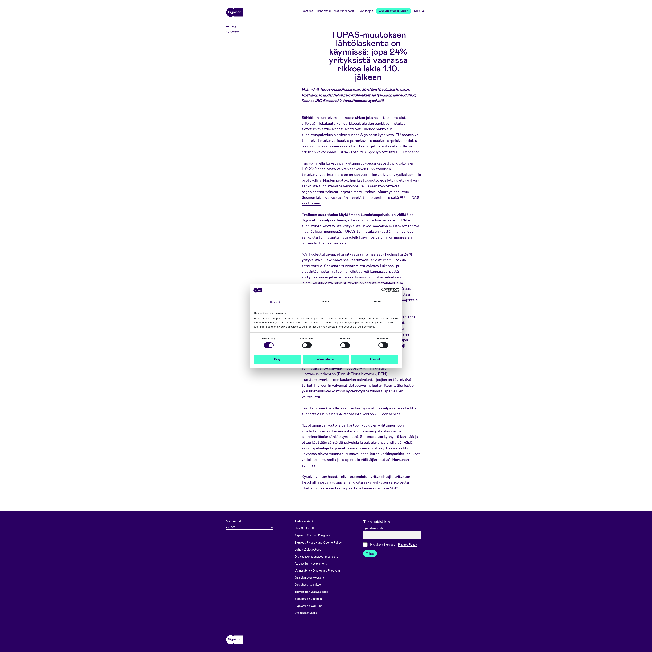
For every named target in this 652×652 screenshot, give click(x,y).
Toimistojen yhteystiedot (311, 591)
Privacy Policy (407, 544)
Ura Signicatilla (305, 528)
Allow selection (326, 359)
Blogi (231, 26)
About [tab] (377, 301)
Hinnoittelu (323, 10)
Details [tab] (326, 301)
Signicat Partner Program (312, 535)
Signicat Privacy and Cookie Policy (318, 542)
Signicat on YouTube (308, 605)
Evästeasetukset (306, 612)
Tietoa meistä (304, 521)
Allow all (375, 359)
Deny (277, 359)
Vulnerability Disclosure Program (317, 570)
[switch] (307, 345)
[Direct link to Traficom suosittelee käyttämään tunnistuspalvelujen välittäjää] (298, 214)
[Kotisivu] (234, 11)
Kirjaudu (420, 10)
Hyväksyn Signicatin (393, 544)
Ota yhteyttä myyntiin (393, 10)
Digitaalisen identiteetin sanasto (316, 556)
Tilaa (370, 553)
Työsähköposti (373, 528)
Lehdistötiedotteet (308, 549)
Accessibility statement (311, 563)
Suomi (231, 527)
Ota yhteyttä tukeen (308, 584)
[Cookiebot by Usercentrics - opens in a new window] (384, 290)
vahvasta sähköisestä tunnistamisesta (358, 197)
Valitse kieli (233, 521)
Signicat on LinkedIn (308, 598)
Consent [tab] (275, 302)
